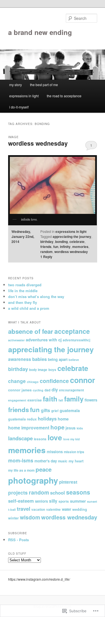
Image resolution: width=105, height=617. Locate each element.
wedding (79, 509)
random (46, 251)
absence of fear (30, 331)
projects (18, 492)
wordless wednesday (38, 143)
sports (64, 501)
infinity (65, 246)
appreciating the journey (72, 236)
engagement (17, 400)
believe (74, 360)
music (62, 461)
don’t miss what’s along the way (36, 296)
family (73, 398)
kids (80, 428)
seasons (78, 492)
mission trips (74, 452)
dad (47, 390)
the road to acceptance (64, 95)
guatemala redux (22, 419)
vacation (38, 509)
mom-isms (20, 460)
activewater (16, 340)
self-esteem (21, 500)
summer (78, 501)
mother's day (45, 461)
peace (44, 469)
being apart (57, 359)
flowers (91, 400)
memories (80, 246)
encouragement (71, 390)
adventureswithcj (76, 340)
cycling (38, 390)
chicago (33, 382)
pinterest (68, 482)
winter (13, 518)
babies (39, 359)
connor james (20, 390)
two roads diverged (24, 284)
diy (55, 389)
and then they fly (22, 302)
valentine (53, 509)
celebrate (77, 241)
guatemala (70, 410)
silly (53, 501)
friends (46, 246)
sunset (92, 501)
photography (33, 480)
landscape (20, 438)
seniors (41, 501)
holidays (47, 418)
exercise (34, 400)
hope (57, 427)
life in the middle (23, 290)
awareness (19, 359)
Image (13, 137)
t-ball (12, 509)
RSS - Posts (18, 539)
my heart (76, 461)
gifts (45, 410)
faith (50, 398)
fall (61, 400)
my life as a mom (21, 470)
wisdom (30, 517)
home (63, 419)
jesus (71, 428)
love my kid (71, 439)
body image (38, 369)
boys (52, 369)
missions (55, 451)
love (55, 437)
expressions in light (24, 95)
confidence (54, 381)
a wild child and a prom (28, 308)
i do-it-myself (19, 107)
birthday (46, 241)
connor (82, 380)
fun (55, 246)
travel (23, 508)
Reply (46, 256)
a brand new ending (40, 32)
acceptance (72, 331)
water (66, 509)
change (17, 380)
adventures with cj (44, 340)
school (57, 492)
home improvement (28, 427)
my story (15, 84)
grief (55, 410)
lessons (40, 439)
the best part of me (44, 84)
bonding (61, 241)
